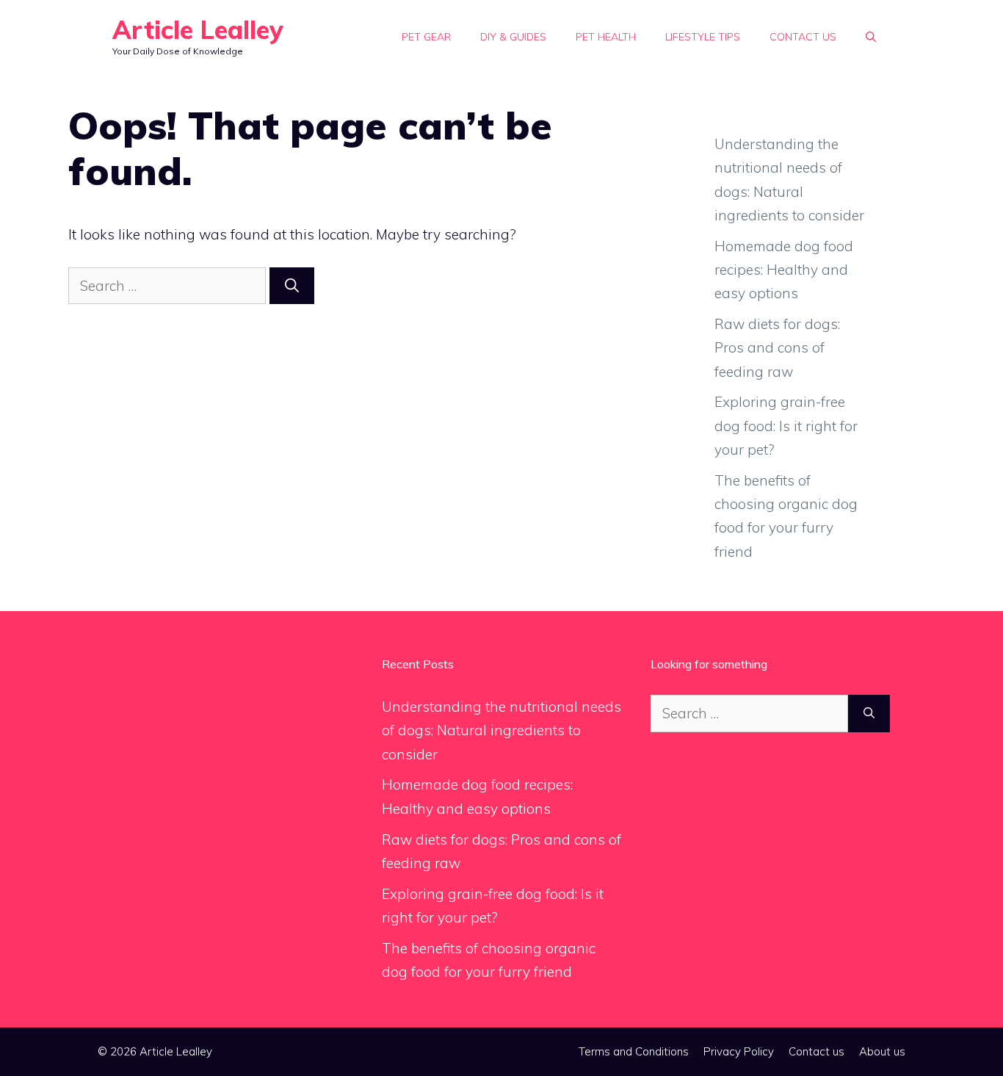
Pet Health (606, 36)
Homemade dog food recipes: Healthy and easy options (783, 270)
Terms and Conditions (634, 1051)
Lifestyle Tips (702, 36)
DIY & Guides (513, 36)
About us (882, 1051)
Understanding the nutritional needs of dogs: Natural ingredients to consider (501, 730)
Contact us (803, 36)
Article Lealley (197, 30)
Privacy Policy (738, 1051)
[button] (871, 37)
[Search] (291, 286)
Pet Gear (426, 36)
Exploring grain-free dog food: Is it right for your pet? (786, 425)
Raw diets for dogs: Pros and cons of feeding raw (777, 347)
